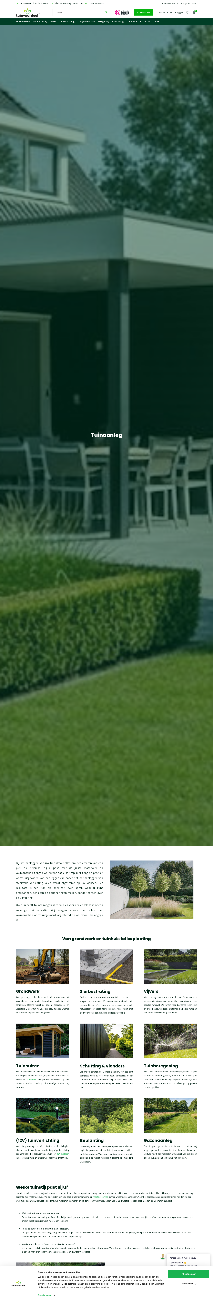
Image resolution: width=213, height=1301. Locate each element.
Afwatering (118, 21)
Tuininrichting (40, 21)
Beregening (103, 21)
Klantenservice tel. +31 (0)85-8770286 (179, 3)
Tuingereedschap (86, 21)
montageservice (100, 1196)
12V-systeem (63, 1153)
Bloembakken (23, 21)
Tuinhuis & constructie (138, 21)
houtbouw (31, 1079)
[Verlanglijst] (187, 12)
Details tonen (44, 1295)
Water (53, 21)
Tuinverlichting (66, 21)
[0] (193, 12)
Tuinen (156, 21)
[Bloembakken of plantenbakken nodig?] (32, 12)
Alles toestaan (189, 1274)
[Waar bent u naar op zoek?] (106, 12)
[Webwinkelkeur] (122, 12)
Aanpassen (187, 1283)
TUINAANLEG (143, 12)
